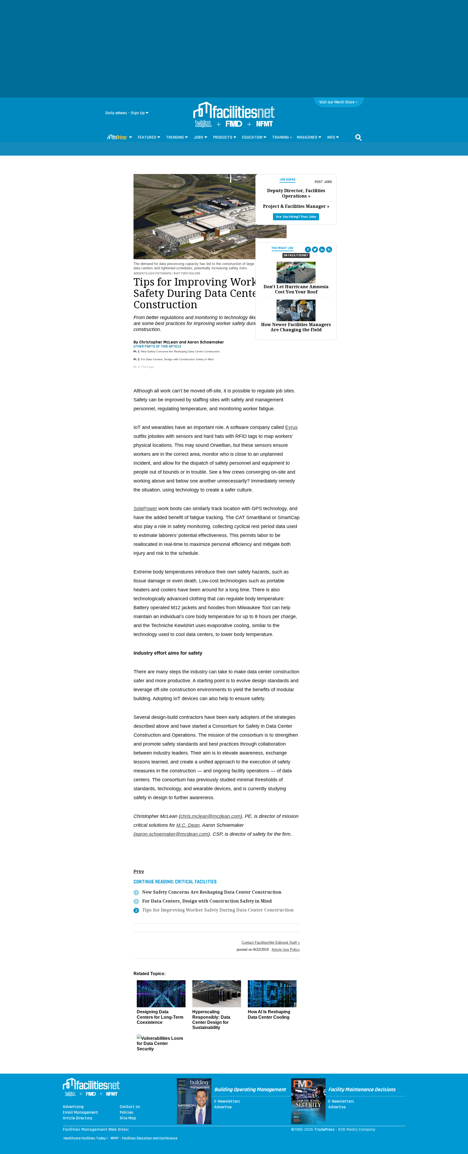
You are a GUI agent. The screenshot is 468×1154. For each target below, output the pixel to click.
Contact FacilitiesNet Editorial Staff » (271, 942)
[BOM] (203, 126)
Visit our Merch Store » (338, 102)
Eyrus (291, 427)
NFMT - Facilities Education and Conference (143, 1138)
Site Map (128, 1118)
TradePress (324, 1129)
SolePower (145, 508)
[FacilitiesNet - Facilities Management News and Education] (234, 110)
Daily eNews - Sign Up (125, 113)
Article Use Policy (286, 950)
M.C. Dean (188, 825)
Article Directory (77, 1118)
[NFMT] (264, 125)
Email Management (80, 1112)
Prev (139, 871)
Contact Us (130, 1107)
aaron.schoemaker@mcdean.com (171, 834)
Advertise (223, 1107)
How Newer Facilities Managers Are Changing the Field (296, 327)
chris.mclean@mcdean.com (210, 816)
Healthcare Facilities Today (85, 1138)
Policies (126, 1112)
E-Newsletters (227, 1101)
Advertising (73, 1107)
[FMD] (234, 125)
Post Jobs (323, 182)
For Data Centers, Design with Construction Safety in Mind (177, 359)
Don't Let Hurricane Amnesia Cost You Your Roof (296, 289)
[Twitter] (315, 250)
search (358, 137)
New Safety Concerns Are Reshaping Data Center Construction (180, 351)
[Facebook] (308, 250)
